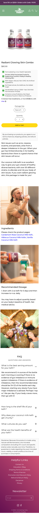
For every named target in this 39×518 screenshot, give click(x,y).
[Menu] (3, 11)
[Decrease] (16, 119)
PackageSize (19, 106)
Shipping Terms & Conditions (19, 470)
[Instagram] (18, 505)
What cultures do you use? (14, 424)
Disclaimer (19, 480)
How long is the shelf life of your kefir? (16, 407)
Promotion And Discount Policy (19, 475)
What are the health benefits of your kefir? (16, 431)
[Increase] (22, 119)
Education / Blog (20, 467)
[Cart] (36, 10)
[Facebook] (21, 505)
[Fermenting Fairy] (19, 10)
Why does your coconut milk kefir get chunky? (17, 416)
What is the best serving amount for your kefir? (17, 366)
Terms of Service (19, 472)
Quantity (19, 115)
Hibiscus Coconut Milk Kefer (13, 237)
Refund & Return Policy (19, 478)
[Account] (29, 10)
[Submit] (31, 498)
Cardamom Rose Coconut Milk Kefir (17, 235)
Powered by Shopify (19, 512)
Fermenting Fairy (22, 510)
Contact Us (20, 464)
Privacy (19, 483)
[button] (33, 11)
